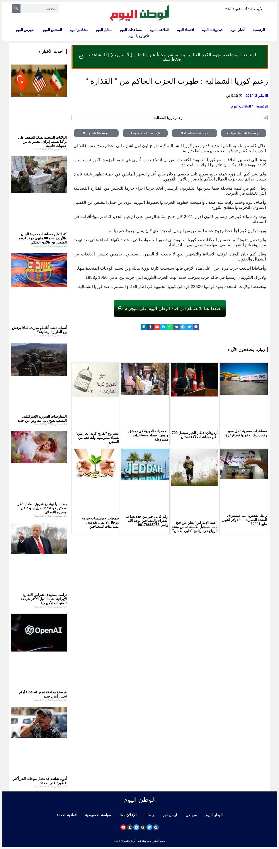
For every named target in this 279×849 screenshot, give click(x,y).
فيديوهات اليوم (212, 30)
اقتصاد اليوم (185, 30)
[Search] (16, 8)
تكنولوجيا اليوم (138, 36)
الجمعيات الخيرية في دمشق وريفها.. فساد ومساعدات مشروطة (148, 435)
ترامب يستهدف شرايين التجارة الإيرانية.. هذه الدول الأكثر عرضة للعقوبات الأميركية (44, 599)
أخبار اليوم (237, 30)
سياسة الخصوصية (98, 815)
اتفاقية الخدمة (66, 815)
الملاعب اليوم (159, 30)
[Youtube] (123, 827)
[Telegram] (136, 827)
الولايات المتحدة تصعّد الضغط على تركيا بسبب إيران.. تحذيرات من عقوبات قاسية (42, 142)
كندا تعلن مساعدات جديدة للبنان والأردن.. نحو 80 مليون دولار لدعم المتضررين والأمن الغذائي (43, 238)
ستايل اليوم (104, 30)
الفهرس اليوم (25, 30)
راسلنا (149, 815)
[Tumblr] (130, 827)
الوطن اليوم (214, 815)
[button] (196, 327)
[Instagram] (143, 827)
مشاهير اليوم (79, 30)
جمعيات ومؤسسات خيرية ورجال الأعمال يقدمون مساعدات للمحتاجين (100, 522)
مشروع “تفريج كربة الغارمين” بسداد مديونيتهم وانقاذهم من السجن (97, 438)
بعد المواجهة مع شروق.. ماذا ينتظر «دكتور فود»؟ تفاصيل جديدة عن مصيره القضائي (42, 508)
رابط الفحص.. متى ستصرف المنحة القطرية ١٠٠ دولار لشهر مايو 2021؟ (245, 520)
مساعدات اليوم (131, 30)
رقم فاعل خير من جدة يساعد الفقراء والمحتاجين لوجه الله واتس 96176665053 (147, 521)
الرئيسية (259, 30)
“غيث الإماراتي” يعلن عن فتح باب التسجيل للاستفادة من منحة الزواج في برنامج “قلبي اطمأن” (195, 527)
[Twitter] (149, 827)
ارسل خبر (170, 815)
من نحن (191, 815)
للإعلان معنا (128, 815)
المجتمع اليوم (52, 30)
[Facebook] (156, 827)
